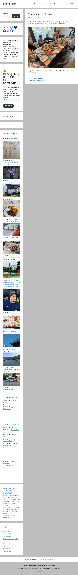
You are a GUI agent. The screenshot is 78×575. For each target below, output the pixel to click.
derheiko (7, 493)
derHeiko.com (9, 4)
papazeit (18, 507)
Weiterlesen (39, 571)
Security (13, 509)
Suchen (5, 13)
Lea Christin (15, 501)
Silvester (5, 511)
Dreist (13, 427)
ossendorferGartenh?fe (9, 507)
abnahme (10, 488)
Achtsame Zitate (69, 4)
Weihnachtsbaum (13, 515)
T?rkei (12, 511)
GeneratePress (49, 559)
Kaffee (18, 499)
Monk (12, 503)
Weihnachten (6, 515)
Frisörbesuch (15, 425)
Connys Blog (7, 534)
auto (14, 488)
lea (10, 501)
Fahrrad (16, 495)
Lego (9, 503)
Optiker (14, 503)
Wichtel (5, 517)
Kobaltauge (6, 548)
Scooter (9, 509)
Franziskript (6, 543)
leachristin (5, 503)
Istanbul (15, 499)
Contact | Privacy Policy (40, 4)
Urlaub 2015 (10, 513)
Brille (7, 490)
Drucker (12, 495)
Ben (4, 490)
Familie (4, 497)
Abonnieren (8, 105)
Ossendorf (5, 505)
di (13, 493)
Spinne (8, 511)
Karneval (5, 501)
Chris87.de (6, 531)
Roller (4, 509)
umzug (15, 511)
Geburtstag (9, 499)
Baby (17, 488)
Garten (4, 499)
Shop (16, 509)
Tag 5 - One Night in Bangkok (10, 389)
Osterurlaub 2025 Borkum (36, 78)
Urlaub (5, 513)
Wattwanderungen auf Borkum (37, 80)
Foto (12, 497)
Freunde (15, 497)
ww (8, 517)
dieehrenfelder (6, 495)
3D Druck (5, 488)
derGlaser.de (7, 536)
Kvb (8, 501)
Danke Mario (14, 397)
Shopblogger (7, 551)
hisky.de (5, 546)
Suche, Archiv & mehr (56, 4)
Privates (32, 76)
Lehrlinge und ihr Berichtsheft (11, 444)
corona (11, 490)
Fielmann (9, 497)
